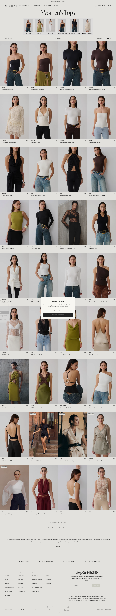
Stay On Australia (58, 310)
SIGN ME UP (13, 312)
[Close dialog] (24, 295)
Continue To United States (58, 315)
